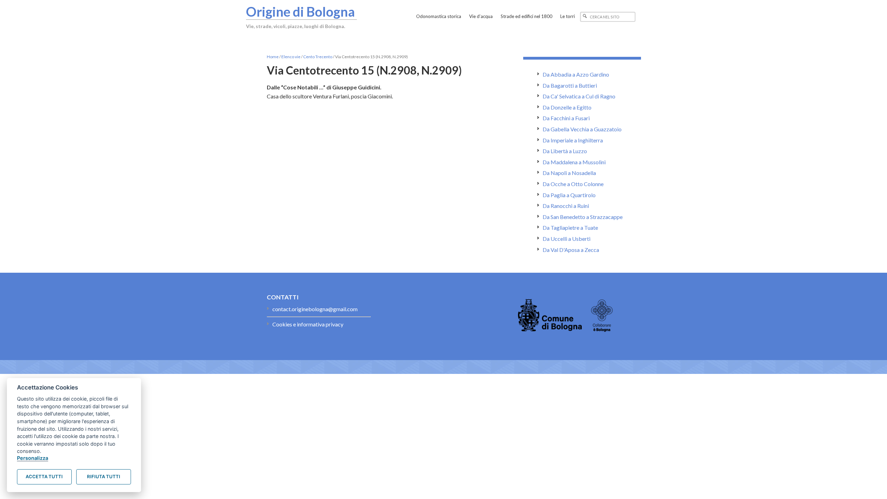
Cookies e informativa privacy (307, 324)
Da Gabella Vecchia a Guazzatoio (582, 129)
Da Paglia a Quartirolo (569, 195)
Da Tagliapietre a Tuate (570, 227)
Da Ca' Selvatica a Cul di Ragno (579, 96)
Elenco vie (290, 56)
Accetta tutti (44, 476)
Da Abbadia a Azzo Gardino (576, 74)
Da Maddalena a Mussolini (574, 162)
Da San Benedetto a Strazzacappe (583, 216)
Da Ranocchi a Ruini (566, 205)
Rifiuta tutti (103, 476)
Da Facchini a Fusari (566, 118)
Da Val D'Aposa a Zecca (571, 249)
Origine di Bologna (300, 11)
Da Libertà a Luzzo (565, 151)
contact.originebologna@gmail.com (315, 309)
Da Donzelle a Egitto (567, 107)
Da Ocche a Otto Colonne (573, 184)
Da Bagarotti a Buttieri (570, 85)
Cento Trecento (317, 56)
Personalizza (32, 458)
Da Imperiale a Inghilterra (573, 140)
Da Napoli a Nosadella (569, 172)
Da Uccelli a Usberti (566, 238)
